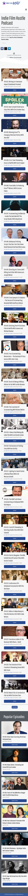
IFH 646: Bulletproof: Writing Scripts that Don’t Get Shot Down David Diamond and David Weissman (14, 244)
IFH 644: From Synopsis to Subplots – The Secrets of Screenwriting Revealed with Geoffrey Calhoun (14, 300)
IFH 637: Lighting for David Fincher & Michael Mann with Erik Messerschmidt (14, 474)
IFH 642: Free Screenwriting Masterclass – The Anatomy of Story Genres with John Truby (14, 356)
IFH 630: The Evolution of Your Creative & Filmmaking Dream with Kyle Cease (14, 667)
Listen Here (19, 745)
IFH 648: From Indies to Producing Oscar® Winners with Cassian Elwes (14, 188)
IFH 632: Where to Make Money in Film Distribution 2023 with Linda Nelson (14, 614)
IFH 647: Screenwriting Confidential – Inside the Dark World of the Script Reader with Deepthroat (14, 216)
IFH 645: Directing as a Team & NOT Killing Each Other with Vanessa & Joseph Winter (14, 272)
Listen (19, 90)
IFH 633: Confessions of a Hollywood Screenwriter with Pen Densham (14, 586)
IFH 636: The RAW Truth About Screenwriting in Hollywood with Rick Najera (14, 502)
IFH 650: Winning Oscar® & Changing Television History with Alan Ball (14, 135)
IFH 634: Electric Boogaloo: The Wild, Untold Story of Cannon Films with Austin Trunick (14, 558)
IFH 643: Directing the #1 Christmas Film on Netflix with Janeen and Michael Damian (14, 328)
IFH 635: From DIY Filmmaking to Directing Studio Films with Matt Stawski (13, 530)
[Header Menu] (26, 10)
